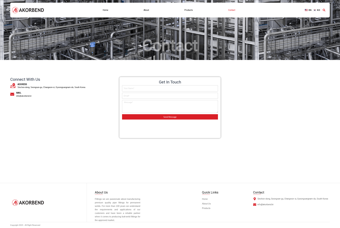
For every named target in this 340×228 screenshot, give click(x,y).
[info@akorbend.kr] (254, 204)
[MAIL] (12, 94)
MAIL (18, 92)
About (146, 10)
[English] (308, 10)
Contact (231, 10)
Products (188, 10)
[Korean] (316, 10)
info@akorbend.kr (266, 204)
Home (105, 10)
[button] (324, 10)
